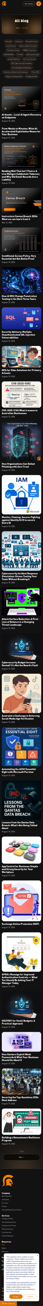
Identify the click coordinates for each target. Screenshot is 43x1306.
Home (17, 28)
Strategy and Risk (31, 76)
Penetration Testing (13, 50)
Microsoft (9, 41)
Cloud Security (11, 46)
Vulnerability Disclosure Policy (11, 1210)
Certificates (5, 1199)
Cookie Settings (8, 1303)
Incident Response (13, 59)
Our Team (5, 1203)
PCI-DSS (20, 54)
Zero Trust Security (29, 59)
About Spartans (7, 1196)
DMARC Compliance (29, 50)
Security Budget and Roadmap (21, 68)
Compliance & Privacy (9, 1225)
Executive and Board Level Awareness (16, 72)
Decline (30, 1297)
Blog (3, 1245)
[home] (4, 3)
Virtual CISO (35, 72)
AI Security (18, 41)
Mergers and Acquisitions (14, 76)
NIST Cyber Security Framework (21, 63)
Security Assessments (9, 1222)
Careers (4, 1206)
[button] (38, 3)
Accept (16, 1297)
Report (4, 1248)
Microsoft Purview (31, 41)
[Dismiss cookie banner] (37, 1255)
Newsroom (5, 1251)
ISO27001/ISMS (8, 54)
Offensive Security (7, 1229)
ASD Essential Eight (33, 54)
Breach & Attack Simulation (28, 46)
